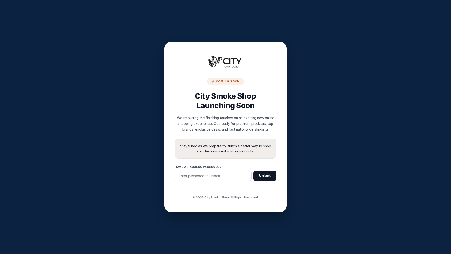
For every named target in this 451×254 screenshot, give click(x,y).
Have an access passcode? (198, 167)
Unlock (265, 176)
